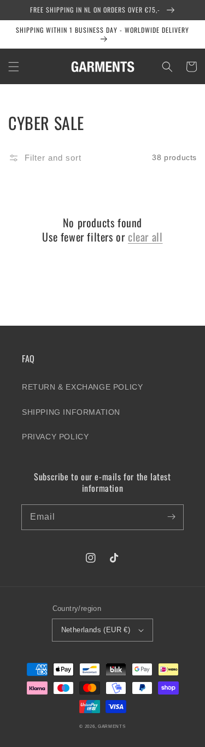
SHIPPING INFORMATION (71, 412)
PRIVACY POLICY (55, 436)
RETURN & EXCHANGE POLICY (82, 387)
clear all (145, 237)
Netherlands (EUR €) (96, 630)
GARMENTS (112, 726)
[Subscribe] (171, 517)
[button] (14, 67)
